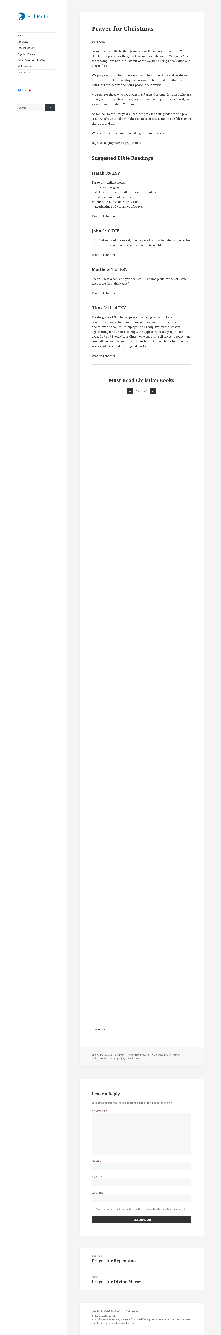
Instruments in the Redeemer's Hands (174, 562)
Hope (117, 1058)
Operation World (174, 984)
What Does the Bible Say (31, 60)
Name (97, 1161)
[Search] (50, 107)
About (95, 1310)
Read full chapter (103, 216)
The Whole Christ (108, 984)
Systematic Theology (141, 557)
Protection (138, 1058)
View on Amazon (108, 486)
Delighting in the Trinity (174, 869)
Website (97, 1192)
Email (97, 1177)
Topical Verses (25, 48)
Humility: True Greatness (141, 986)
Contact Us (132, 1310)
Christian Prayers (139, 1054)
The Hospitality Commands (108, 872)
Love (128, 1058)
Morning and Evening (141, 772)
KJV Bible (22, 41)
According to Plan (141, 662)
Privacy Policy (112, 1310)
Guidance (97, 1058)
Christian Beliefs (174, 772)
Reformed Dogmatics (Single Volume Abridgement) (141, 879)
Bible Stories (24, 66)
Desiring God (108, 452)
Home (20, 35)
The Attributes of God (108, 775)
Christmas (174, 1054)
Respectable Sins (108, 662)
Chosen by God (174, 454)
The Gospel (23, 72)
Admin (120, 1054)
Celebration (160, 1054)
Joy (122, 1058)
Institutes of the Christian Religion (141, 456)
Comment (99, 1111)
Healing (108, 1058)
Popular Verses (26, 54)
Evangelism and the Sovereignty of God (108, 562)
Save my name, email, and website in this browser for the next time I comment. (141, 1209)
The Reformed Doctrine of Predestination (174, 669)
